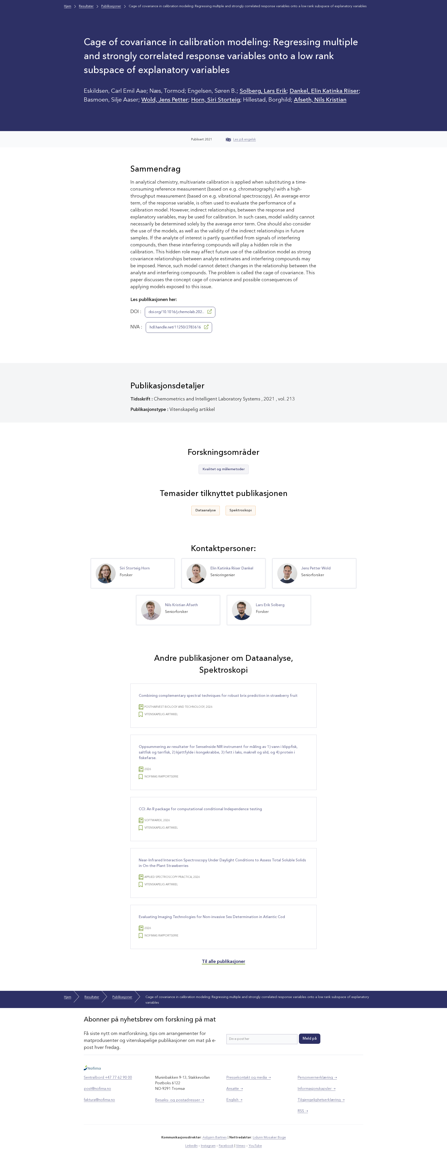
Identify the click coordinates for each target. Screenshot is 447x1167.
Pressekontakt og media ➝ (248, 1078)
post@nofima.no (97, 1089)
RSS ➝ (303, 1111)
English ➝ (234, 1100)
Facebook (226, 1145)
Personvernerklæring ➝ (317, 1078)
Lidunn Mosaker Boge (269, 1137)
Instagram (208, 1145)
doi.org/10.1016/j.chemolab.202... (177, 312)
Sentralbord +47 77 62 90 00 (108, 1078)
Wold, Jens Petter (164, 100)
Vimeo (240, 1145)
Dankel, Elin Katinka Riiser (324, 91)
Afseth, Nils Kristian (320, 100)
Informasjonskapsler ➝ (316, 1089)
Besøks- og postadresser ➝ (179, 1100)
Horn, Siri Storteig (215, 100)
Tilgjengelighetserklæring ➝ (321, 1100)
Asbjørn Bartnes (215, 1137)
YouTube (255, 1145)
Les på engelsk (244, 139)
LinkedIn (191, 1145)
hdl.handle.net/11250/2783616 (175, 327)
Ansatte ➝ (234, 1089)
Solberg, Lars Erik (263, 91)
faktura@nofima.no (99, 1100)
